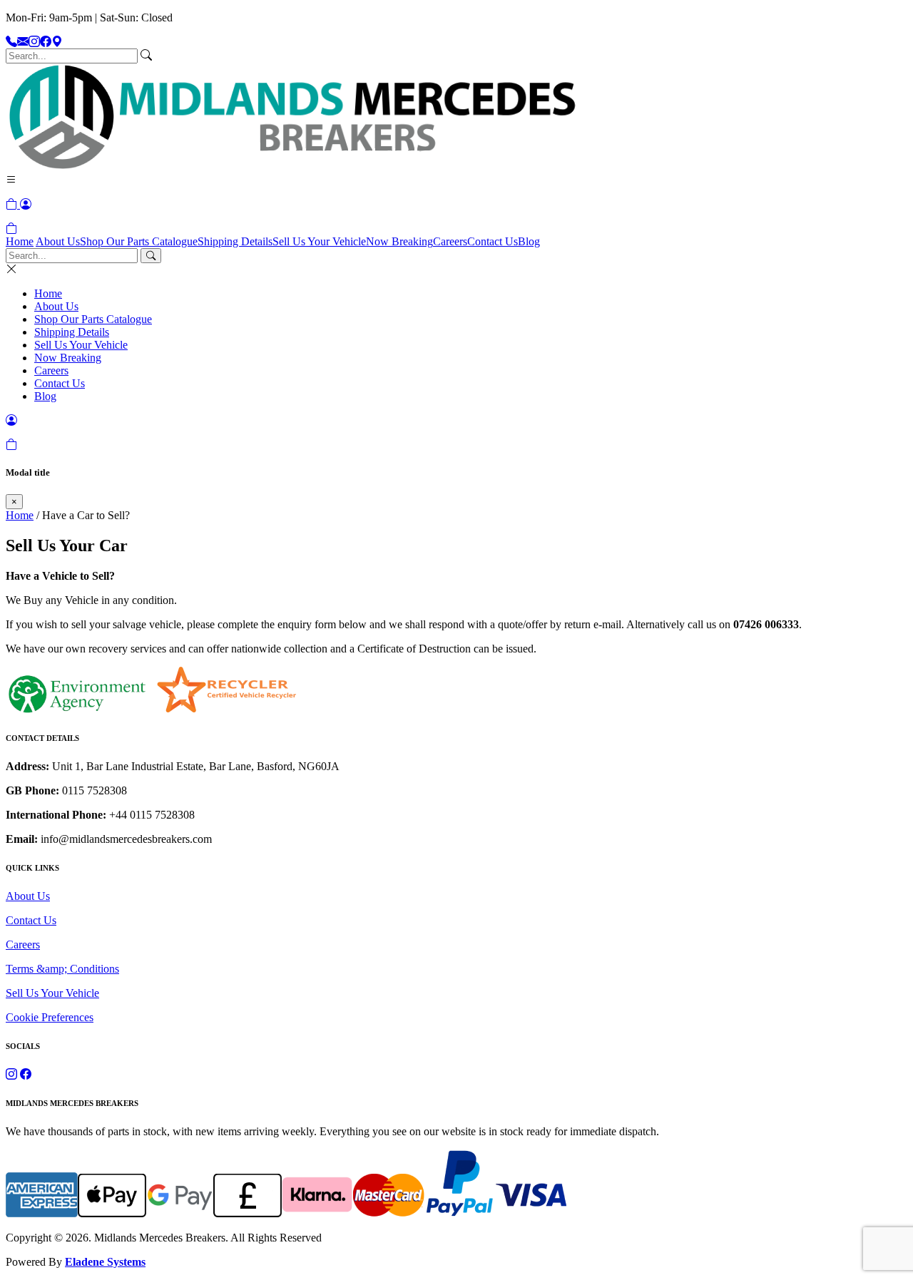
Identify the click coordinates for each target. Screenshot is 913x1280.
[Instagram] (34, 42)
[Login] (25, 204)
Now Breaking (399, 241)
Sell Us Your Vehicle (319, 241)
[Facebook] (45, 42)
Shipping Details (235, 241)
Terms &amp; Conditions (62, 969)
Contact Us (492, 241)
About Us (58, 241)
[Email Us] (23, 42)
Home (20, 241)
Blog (529, 241)
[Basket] (11, 228)
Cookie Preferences (49, 1017)
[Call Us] (11, 42)
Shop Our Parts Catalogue (139, 241)
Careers (450, 241)
